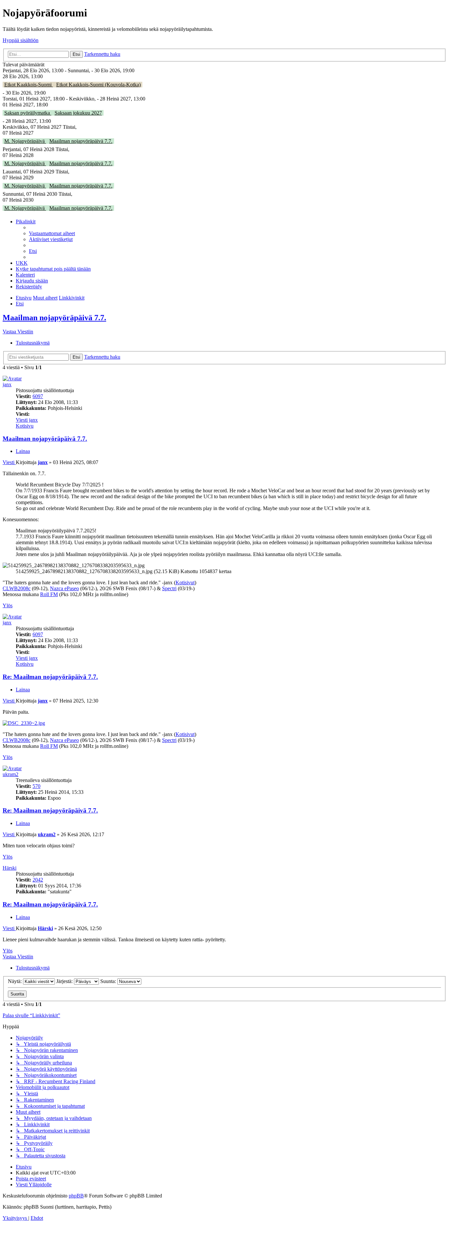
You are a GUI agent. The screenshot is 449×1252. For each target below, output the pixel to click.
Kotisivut (185, 582)
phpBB (76, 1195)
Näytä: (15, 981)
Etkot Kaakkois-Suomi (28, 84)
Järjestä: (65, 981)
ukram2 (10, 774)
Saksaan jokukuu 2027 (78, 113)
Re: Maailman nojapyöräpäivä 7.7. (50, 676)
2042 (38, 880)
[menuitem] (52, 233)
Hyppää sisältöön (20, 40)
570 (36, 786)
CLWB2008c (17, 588)
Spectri (169, 588)
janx (7, 384)
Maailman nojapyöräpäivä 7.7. (80, 141)
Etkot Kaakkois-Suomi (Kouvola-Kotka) (98, 84)
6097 (38, 396)
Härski (9, 868)
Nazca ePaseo (64, 588)
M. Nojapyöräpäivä (25, 141)
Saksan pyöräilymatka (27, 113)
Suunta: (108, 981)
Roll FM (49, 594)
